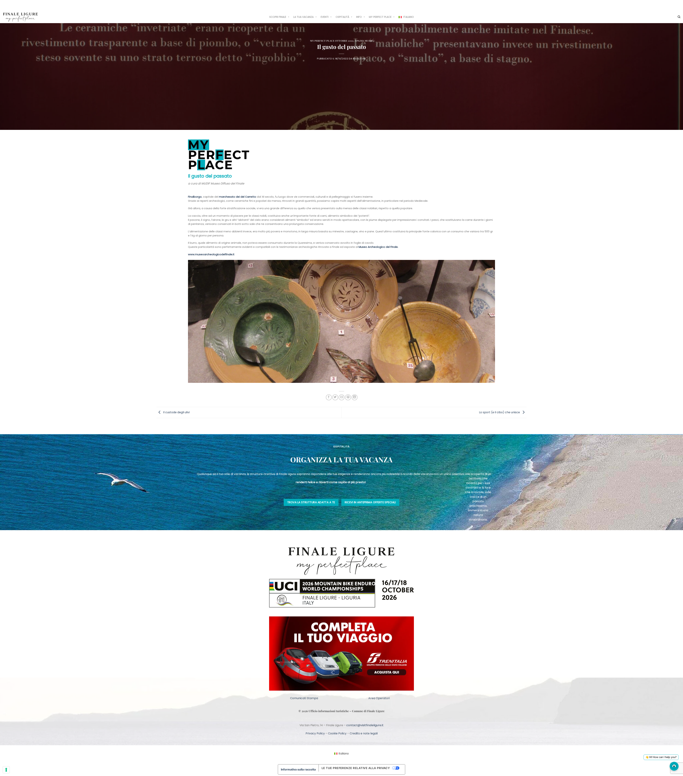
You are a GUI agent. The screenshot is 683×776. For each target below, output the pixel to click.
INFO (359, 17)
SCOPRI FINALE (277, 17)
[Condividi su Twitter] (335, 397)
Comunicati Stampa (304, 698)
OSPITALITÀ (342, 17)
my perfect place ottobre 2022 (332, 40)
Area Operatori (379, 698)
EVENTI (325, 17)
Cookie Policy (337, 733)
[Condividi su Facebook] (329, 397)
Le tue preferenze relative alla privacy (356, 768)
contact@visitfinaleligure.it (364, 725)
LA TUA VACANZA (303, 17)
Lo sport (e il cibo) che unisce (500, 412)
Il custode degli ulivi (176, 412)
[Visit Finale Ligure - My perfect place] (20, 17)
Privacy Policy (315, 733)
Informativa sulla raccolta (298, 769)
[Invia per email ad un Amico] (342, 397)
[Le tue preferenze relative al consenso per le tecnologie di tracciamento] (6, 769)
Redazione (359, 58)
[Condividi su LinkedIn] (355, 397)
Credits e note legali (364, 733)
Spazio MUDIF (364, 40)
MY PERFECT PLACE (380, 17)
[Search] (679, 17)
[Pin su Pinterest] (348, 397)
